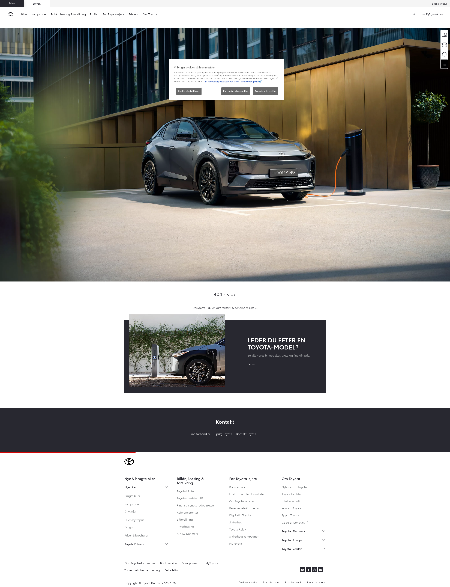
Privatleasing (185, 526)
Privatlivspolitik (293, 582)
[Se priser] (444, 35)
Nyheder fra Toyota (294, 487)
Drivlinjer (130, 511)
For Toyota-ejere (113, 14)
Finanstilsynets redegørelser (196, 505)
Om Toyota (150, 14)
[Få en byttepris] (444, 54)
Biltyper (129, 527)
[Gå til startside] (10, 14)
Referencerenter (187, 512)
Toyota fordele (291, 494)
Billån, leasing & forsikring (68, 14)
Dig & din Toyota (240, 515)
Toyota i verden (292, 549)
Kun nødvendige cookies (235, 91)
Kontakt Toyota (291, 508)
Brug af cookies (271, 582)
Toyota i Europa (292, 540)
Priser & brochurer (136, 535)
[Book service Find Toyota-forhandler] (444, 64)
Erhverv (133, 14)
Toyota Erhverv (134, 544)
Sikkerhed (235, 522)
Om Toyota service (241, 501)
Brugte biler (132, 496)
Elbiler (94, 14)
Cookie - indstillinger (189, 91)
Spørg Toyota (290, 515)
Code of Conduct (295, 522)
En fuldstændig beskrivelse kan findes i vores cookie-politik (232, 81)
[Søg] (414, 14)
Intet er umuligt (292, 501)
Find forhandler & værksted (247, 494)
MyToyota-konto (434, 14)
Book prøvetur (439, 3)
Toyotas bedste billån (191, 498)
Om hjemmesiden (248, 582)
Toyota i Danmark (293, 531)
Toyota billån (185, 491)
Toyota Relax (237, 529)
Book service (237, 487)
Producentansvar (316, 582)
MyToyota (235, 543)
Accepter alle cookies (265, 91)
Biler (24, 14)
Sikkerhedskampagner (244, 536)
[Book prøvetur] (444, 44)
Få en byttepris (134, 520)
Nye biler (130, 487)
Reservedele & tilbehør (244, 508)
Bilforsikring (185, 519)
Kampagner (39, 14)
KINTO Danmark (187, 533)
